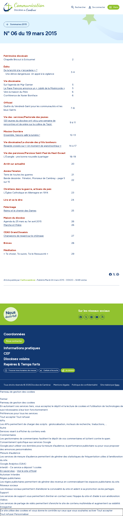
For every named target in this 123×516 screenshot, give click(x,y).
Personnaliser (21, 514)
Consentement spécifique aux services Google (25, 442)
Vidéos (4, 499)
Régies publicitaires (10, 478)
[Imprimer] (117, 274)
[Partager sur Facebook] (110, 274)
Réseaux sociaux (9, 485)
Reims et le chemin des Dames (20, 210)
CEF (7, 353)
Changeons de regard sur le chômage (24, 235)
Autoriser (5, 474)
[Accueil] (8, 7)
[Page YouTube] (96, 317)
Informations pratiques (22, 348)
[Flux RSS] (102, 317)
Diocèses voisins (16, 359)
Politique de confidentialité (84, 385)
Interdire (15, 474)
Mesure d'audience (10, 453)
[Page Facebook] (80, 317)
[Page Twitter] (86, 317)
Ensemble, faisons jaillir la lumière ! (22, 135)
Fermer (4, 399)
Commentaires (8, 435)
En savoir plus (7, 471)
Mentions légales (61, 385)
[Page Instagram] (91, 317)
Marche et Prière (12, 225)
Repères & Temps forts (22, 364)
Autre (3, 427)
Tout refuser (23, 417)
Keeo (117, 385)
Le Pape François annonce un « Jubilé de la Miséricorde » (34, 88)
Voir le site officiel (26, 471)
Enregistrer (6, 507)
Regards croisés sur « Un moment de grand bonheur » (32, 145)
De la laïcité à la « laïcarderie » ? (20, 70)
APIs (2, 420)
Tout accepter (8, 417)
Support (4, 492)
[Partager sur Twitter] (114, 274)
